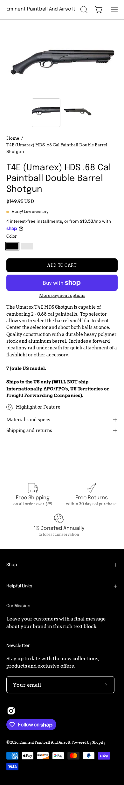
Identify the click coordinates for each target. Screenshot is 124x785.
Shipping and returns (29, 430)
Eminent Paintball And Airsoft (40, 9)
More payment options (62, 295)
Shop (11, 565)
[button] (83, 9)
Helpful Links (19, 586)
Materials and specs (28, 419)
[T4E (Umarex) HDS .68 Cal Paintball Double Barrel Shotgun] (46, 112)
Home (12, 138)
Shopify (98, 742)
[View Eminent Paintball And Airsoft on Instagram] (11, 711)
